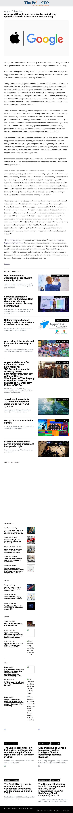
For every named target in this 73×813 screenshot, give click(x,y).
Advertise (66, 810)
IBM (12, 667)
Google (66, 320)
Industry (14, 528)
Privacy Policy (48, 810)
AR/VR (58, 276)
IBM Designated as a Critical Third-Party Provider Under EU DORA (14, 683)
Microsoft (65, 442)
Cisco (58, 399)
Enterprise (17, 11)
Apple (7, 11)
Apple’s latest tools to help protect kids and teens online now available (13, 645)
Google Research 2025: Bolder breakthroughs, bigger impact (12, 588)
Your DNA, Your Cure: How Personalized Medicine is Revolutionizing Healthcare (13, 531)
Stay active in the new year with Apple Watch (13, 624)
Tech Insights (55, 744)
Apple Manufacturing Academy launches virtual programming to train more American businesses (13, 635)
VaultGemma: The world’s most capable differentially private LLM (13, 607)
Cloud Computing (44, 744)
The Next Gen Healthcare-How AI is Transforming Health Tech (13, 560)
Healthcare (7, 528)
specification (13, 240)
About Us (39, 810)
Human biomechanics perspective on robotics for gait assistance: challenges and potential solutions (13, 570)
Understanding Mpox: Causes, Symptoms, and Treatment (12, 541)
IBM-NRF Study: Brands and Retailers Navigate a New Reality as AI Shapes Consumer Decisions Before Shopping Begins (14, 673)
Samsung (65, 297)
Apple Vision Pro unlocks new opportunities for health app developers (13, 550)
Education (8, 744)
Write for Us (57, 810)
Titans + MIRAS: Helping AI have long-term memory (13, 597)
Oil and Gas (15, 780)
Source (7, 264)
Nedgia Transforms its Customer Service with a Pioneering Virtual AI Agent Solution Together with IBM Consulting (13, 703)
